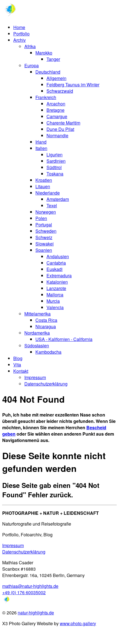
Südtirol (54, 167)
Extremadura (59, 275)
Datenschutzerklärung (46, 384)
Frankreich (45, 97)
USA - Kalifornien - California (63, 339)
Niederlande (47, 193)
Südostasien (36, 345)
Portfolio (21, 33)
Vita (17, 364)
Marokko (43, 53)
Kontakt (20, 371)
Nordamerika (37, 333)
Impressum (35, 377)
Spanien (43, 250)
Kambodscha (48, 352)
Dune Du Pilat (60, 129)
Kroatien (43, 180)
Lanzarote (56, 288)
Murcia (53, 301)
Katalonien (57, 282)
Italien (41, 148)
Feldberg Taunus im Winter (72, 84)
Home (19, 27)
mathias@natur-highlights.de (30, 586)
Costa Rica (46, 320)
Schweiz (43, 237)
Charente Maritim (63, 123)
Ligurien (54, 154)
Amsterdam (57, 199)
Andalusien (57, 256)
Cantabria (56, 263)
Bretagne (55, 110)
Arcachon (55, 103)
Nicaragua (45, 326)
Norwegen (45, 212)
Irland (40, 142)
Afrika (30, 46)
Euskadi (54, 269)
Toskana (54, 173)
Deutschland (47, 72)
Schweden (45, 231)
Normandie (57, 135)
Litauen (42, 186)
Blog (17, 358)
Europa (31, 65)
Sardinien (56, 161)
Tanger (53, 59)
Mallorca (54, 294)
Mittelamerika (37, 314)
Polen (41, 218)
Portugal (43, 224)
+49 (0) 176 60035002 (24, 592)
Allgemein (56, 78)
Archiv (19, 40)
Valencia (55, 307)
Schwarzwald (59, 91)
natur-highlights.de (36, 612)
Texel (51, 205)
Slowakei (44, 243)
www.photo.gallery (78, 623)
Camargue (56, 116)
